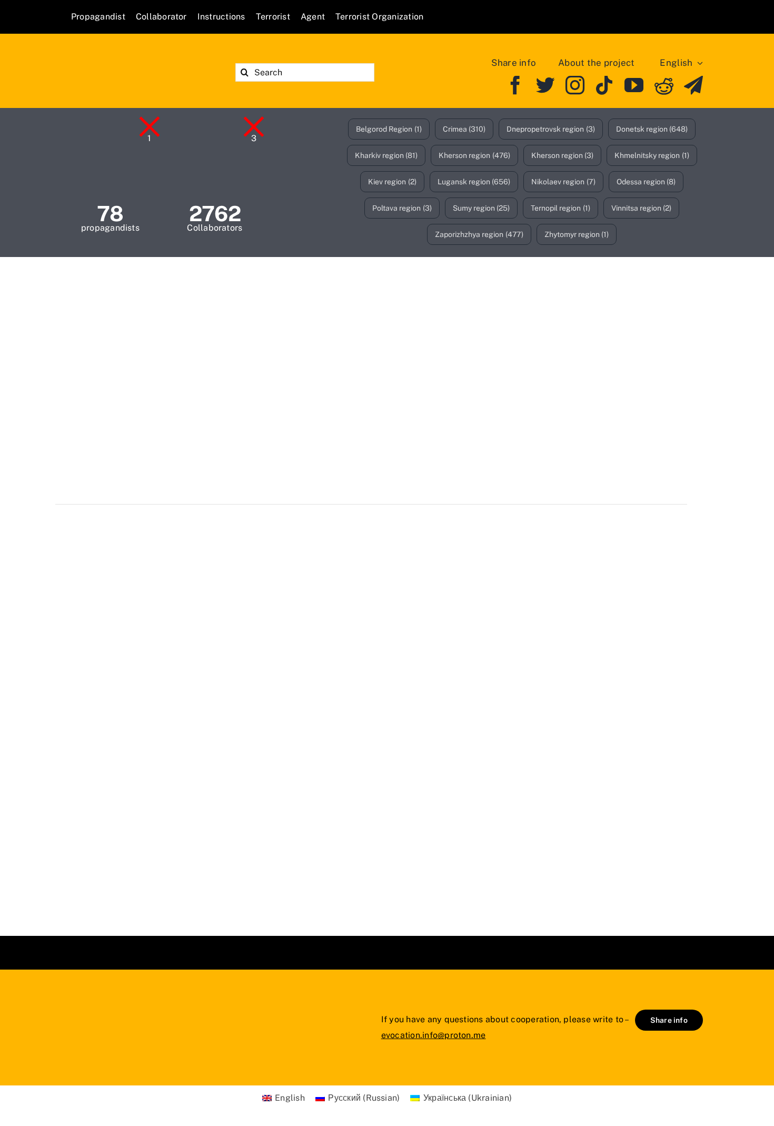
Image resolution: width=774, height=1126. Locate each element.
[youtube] (633, 85)
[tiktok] (604, 85)
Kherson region (474, 155)
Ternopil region (560, 208)
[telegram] (693, 85)
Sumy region (481, 208)
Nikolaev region (563, 181)
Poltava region (402, 208)
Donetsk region (652, 129)
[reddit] (663, 85)
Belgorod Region (389, 129)
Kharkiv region (386, 155)
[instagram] (574, 85)
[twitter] (545, 85)
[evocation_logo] (132, 58)
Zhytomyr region (576, 234)
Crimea (464, 129)
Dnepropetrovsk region (551, 129)
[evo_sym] (97, 1005)
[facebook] (515, 85)
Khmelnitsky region (651, 155)
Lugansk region (474, 181)
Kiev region (392, 181)
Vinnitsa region (641, 208)
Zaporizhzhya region (479, 234)
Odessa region (646, 181)
